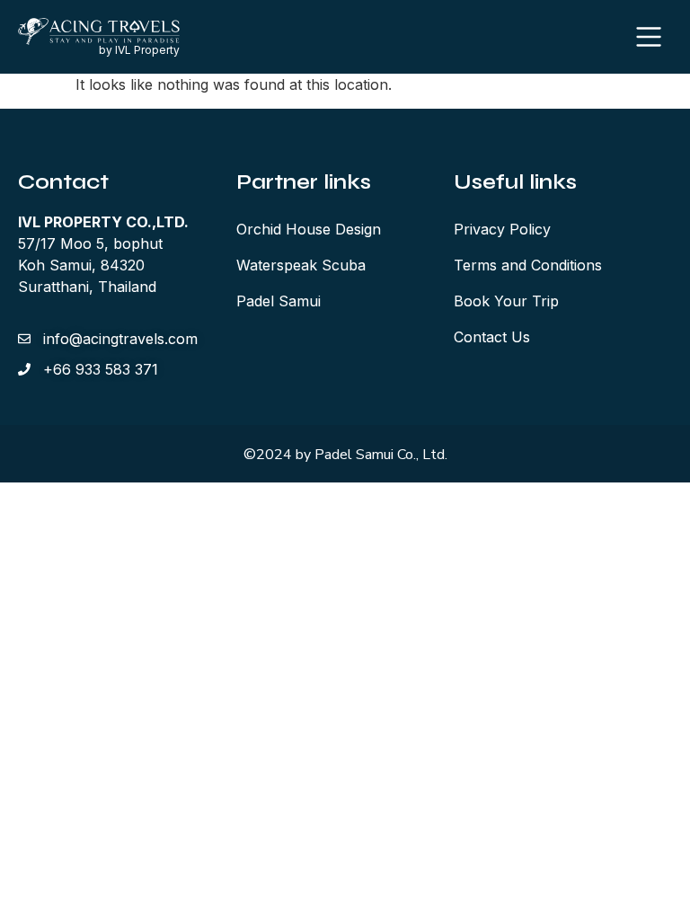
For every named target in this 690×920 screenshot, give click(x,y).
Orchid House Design (308, 229)
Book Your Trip (506, 301)
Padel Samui (278, 301)
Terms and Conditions (528, 265)
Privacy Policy (502, 229)
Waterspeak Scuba (301, 265)
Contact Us (492, 337)
